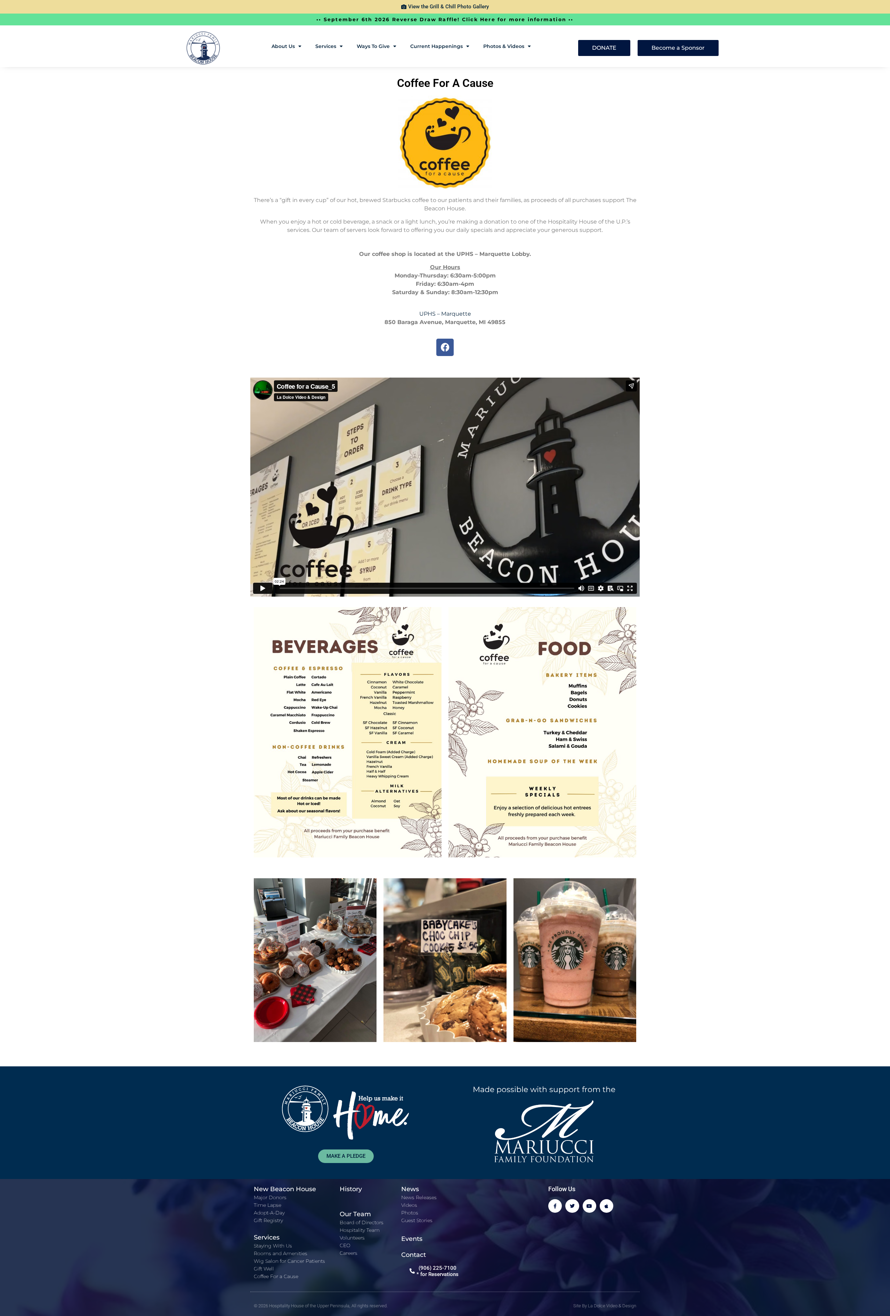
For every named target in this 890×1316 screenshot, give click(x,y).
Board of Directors (361, 1222)
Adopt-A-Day (269, 1213)
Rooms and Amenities (280, 1253)
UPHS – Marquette (445, 313)
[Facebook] (445, 347)
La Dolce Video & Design (612, 1305)
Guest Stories (416, 1220)
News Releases (419, 1197)
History (351, 1189)
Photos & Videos (503, 46)
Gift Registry (268, 1220)
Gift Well (264, 1269)
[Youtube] (589, 1206)
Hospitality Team (360, 1230)
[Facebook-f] (555, 1206)
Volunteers (352, 1238)
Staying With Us (273, 1246)
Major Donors (270, 1197)
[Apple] (606, 1206)
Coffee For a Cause (276, 1276)
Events (411, 1239)
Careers (348, 1253)
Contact (413, 1255)
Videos (409, 1205)
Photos (409, 1213)
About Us (283, 46)
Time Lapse (267, 1205)
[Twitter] (572, 1206)
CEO (345, 1245)
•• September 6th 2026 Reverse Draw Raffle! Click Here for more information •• (444, 19)
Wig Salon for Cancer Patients (289, 1261)
